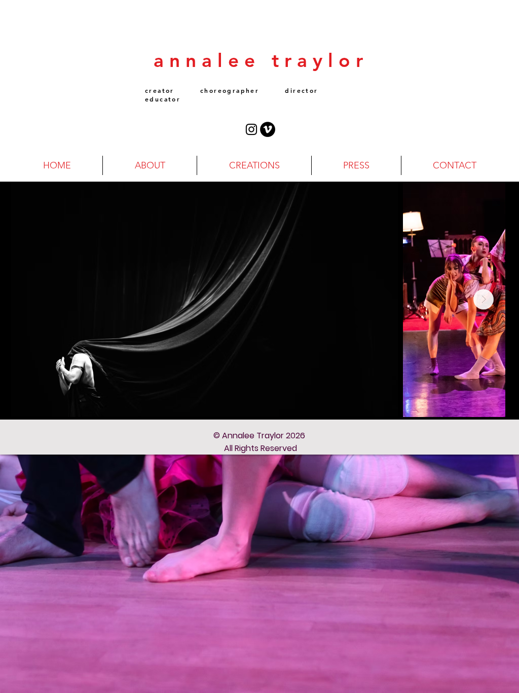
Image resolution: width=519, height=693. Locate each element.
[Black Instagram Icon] (251, 129)
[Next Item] (483, 299)
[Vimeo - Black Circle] (267, 129)
